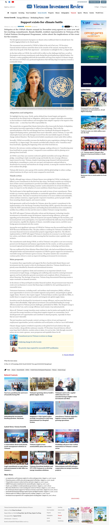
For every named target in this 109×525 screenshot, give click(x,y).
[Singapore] (42, 408)
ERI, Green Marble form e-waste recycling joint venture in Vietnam (23, 488)
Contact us (15, 518)
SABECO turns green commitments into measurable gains (21, 484)
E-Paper (97, 7)
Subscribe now (94, 2)
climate (13, 370)
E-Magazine (103, 7)
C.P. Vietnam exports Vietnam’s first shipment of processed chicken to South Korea (93, 154)
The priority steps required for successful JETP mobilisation (38, 348)
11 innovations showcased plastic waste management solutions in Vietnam (15, 446)
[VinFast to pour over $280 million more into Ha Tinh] (93, 122)
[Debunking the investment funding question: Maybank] (16, 408)
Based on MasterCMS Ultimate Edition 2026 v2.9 (16, 521)
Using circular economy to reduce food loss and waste (20, 482)
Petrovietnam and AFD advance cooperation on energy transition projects (66, 468)
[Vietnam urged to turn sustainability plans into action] (42, 436)
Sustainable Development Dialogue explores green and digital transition (25, 491)
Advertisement (82, 2)
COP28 (27, 370)
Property (51, 13)
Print (78, 26)
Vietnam (54, 370)
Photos (85, 13)
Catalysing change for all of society (29, 342)
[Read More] (75, 498)
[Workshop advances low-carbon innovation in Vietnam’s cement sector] (67, 436)
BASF (47, 18)
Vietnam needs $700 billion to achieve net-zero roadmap (21, 493)
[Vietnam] (42, 384)
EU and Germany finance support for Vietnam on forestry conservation (24, 489)
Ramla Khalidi (69, 355)
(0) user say (34, 26)
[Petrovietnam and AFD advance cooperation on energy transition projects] (67, 457)
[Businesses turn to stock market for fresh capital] (93, 166)
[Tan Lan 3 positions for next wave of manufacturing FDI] (16, 384)
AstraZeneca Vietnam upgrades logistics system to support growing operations (66, 418)
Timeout (73, 13)
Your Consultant (31, 13)
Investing (21, 13)
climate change (61, 370)
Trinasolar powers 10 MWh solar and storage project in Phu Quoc (23, 480)
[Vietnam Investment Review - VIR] (55, 11)
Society (91, 13)
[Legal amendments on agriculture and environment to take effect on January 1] (16, 457)
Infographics (65, 13)
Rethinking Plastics (37, 18)
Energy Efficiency (23, 18)
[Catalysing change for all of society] (13, 343)
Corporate (14, 13)
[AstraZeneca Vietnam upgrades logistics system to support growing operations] (67, 408)
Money (57, 13)
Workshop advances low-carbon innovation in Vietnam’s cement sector (66, 446)
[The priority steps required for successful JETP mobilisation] (13, 349)
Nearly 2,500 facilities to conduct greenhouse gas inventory (21, 486)
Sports (80, 13)
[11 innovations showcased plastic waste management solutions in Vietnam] (16, 436)
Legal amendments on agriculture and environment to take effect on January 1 (16, 468)
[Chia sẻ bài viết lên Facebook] (63, 26)
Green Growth (42, 13)
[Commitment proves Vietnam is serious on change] (13, 337)
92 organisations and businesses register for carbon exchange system (24, 478)
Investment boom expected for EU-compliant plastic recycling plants (24, 495)
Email (73, 26)
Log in (104, 2)
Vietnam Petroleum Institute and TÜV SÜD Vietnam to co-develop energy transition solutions (41, 468)
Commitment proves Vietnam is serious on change (35, 336)
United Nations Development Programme (41, 370)
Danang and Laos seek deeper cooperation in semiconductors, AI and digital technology (93, 109)
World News (99, 13)
